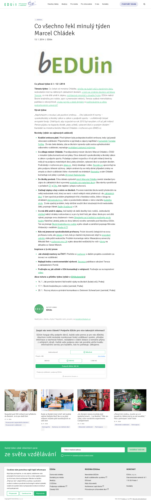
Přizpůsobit (13, 493)
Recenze (82, 261)
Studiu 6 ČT (63, 227)
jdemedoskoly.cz (55, 200)
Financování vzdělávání (14, 425)
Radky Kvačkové (65, 206)
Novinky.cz (98, 165)
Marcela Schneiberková (139, 499)
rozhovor (81, 254)
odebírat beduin (137, 450)
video (40, 272)
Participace (99, 427)
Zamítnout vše (26, 493)
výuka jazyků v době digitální (70, 102)
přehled (41, 214)
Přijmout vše (40, 493)
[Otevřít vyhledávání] (144, 4)
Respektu (95, 171)
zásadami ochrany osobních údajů (83, 455)
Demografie (46, 427)
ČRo (55, 186)
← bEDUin (38, 19)
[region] (26, 482)
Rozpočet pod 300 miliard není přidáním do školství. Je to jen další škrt (20, 415)
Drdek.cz (124, 499)
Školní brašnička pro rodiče (64, 224)
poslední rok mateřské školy (82, 182)
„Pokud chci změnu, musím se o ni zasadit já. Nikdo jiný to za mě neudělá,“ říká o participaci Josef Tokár (129, 416)
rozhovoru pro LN (59, 241)
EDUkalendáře (78, 277)
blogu (102, 241)
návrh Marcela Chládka (86, 179)
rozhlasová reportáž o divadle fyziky (84, 95)
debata (59, 235)
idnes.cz (67, 165)
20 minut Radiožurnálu (75, 175)
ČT (50, 186)
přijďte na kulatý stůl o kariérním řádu (95, 89)
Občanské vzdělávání (86, 427)
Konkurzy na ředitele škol (60, 427)
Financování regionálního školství (17, 422)
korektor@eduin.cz (82, 319)
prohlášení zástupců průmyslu (81, 147)
